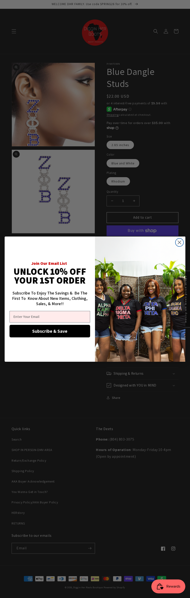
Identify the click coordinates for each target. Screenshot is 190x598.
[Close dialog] (179, 242)
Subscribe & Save (49, 331)
